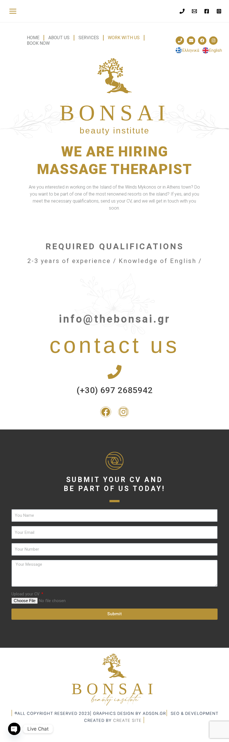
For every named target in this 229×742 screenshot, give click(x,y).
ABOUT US (59, 37)
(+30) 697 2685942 (115, 390)
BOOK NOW (38, 43)
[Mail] (194, 11)
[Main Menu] (13, 11)
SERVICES (88, 37)
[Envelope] (191, 40)
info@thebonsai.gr (114, 319)
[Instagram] (218, 11)
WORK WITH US (124, 37)
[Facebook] (206, 11)
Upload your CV (25, 594)
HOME (33, 37)
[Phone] (182, 11)
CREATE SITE (127, 720)
